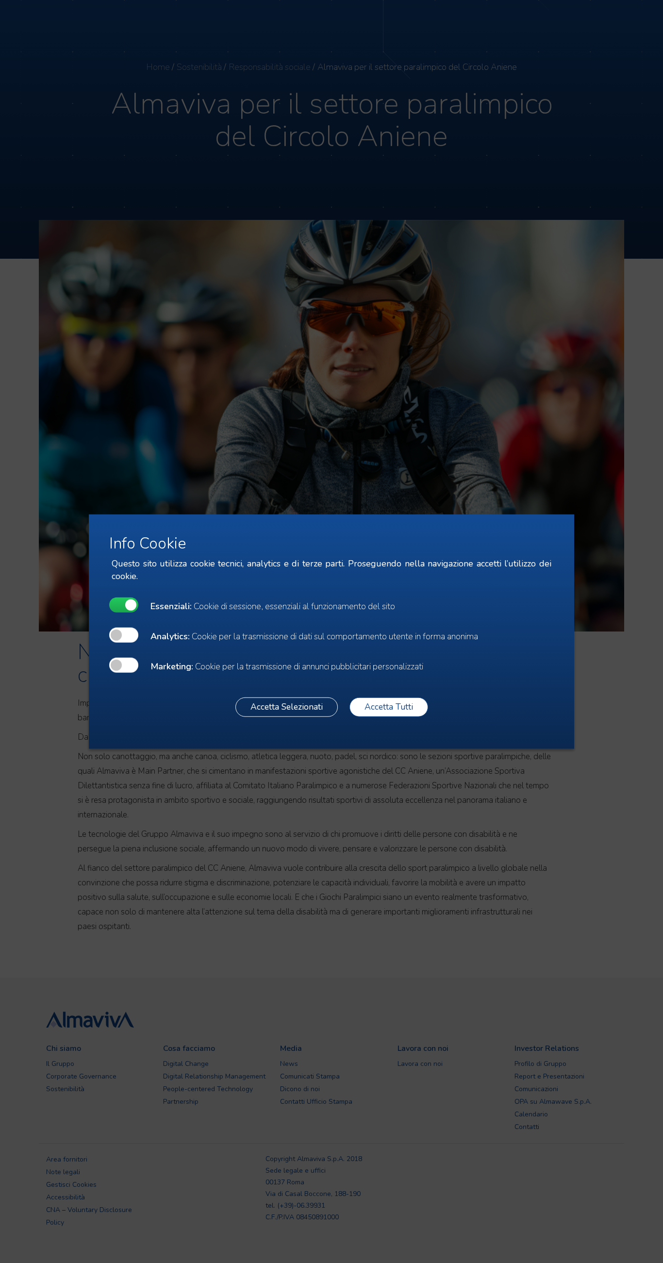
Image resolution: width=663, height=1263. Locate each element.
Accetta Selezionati (286, 707)
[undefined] (123, 604)
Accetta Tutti (389, 707)
